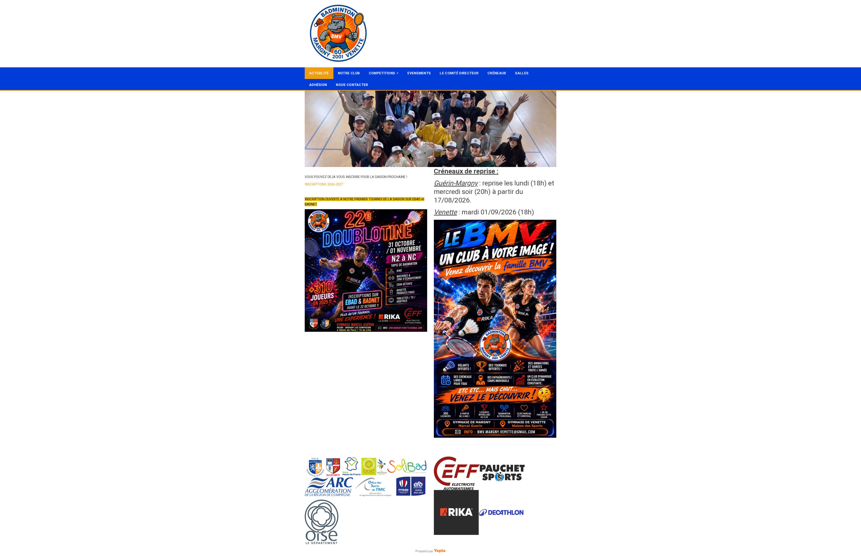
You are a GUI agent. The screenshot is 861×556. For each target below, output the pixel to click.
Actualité (319, 73)
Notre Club (349, 73)
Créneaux (496, 73)
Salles (521, 73)
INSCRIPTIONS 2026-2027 (324, 184)
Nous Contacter (352, 85)
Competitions (382, 73)
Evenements (419, 73)
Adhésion (318, 85)
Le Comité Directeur (459, 73)
